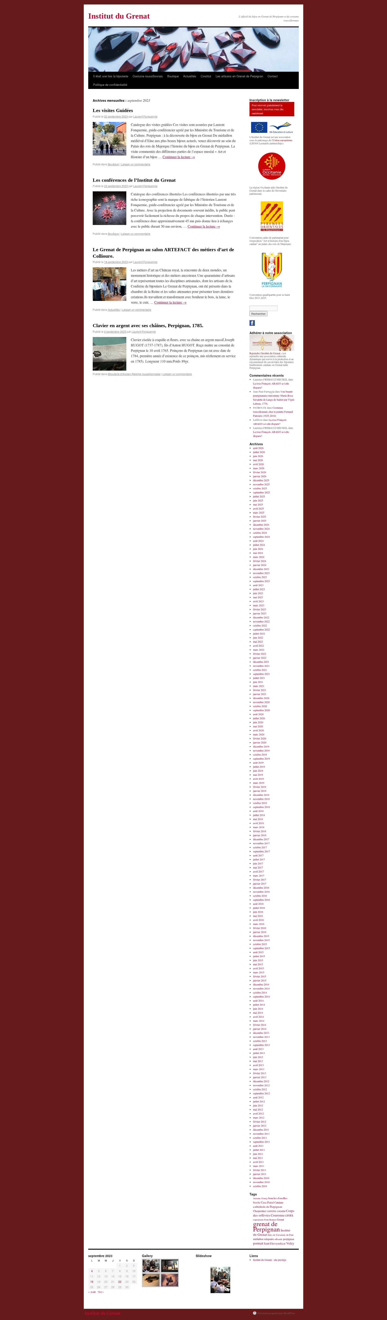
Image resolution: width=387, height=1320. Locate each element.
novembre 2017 (261, 843)
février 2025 (259, 516)
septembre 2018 (261, 807)
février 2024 (259, 561)
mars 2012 (258, 1117)
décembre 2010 (261, 1178)
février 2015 (259, 976)
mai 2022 (258, 641)
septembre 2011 (261, 1141)
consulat (281, 1211)
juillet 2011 (259, 1149)
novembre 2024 (261, 528)
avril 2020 (258, 730)
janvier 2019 (259, 791)
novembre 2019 (261, 750)
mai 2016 (258, 916)
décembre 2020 (261, 698)
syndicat (280, 1243)
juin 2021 (258, 682)
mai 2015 (258, 964)
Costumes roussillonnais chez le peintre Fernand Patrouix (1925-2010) (273, 411)
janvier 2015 (259, 980)
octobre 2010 (260, 1186)
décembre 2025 (261, 480)
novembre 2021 (261, 666)
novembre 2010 (261, 1182)
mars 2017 (258, 875)
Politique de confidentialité (110, 84)
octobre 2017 (260, 847)
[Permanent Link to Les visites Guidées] (109, 154)
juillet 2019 (259, 766)
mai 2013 (258, 1061)
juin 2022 (258, 637)
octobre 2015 (260, 944)
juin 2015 (258, 960)
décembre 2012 (261, 1081)
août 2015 (258, 952)
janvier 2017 (259, 883)
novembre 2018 (261, 799)
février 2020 (259, 738)
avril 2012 (258, 1113)
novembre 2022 (261, 621)
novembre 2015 (261, 940)
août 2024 (258, 540)
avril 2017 (258, 871)
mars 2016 (258, 924)
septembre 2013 (261, 1045)
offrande (278, 1239)
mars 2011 (258, 1166)
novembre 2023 (261, 573)
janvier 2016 (259, 932)
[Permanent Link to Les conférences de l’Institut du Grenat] (109, 223)
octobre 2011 (260, 1137)
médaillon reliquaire (263, 1239)
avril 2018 (258, 823)
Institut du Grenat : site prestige (269, 1260)
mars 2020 (258, 734)
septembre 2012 (261, 1093)
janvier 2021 (259, 694)
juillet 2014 (259, 1004)
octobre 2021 (260, 670)
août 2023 (258, 585)
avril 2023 (258, 601)
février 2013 (259, 1073)
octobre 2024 (260, 532)
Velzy (290, 1243)
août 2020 (258, 714)
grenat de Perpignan (266, 1226)
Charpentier (259, 1211)
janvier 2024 (259, 565)
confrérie (271, 1211)
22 (119, 1281)
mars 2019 (258, 782)
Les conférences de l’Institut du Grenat (134, 180)
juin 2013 (258, 1057)
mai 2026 (258, 460)
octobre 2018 (260, 803)
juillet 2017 (259, 859)
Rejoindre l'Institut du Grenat (264, 353)
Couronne (278, 1215)
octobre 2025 (260, 488)
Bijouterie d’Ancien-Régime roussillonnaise (134, 374)
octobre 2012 (260, 1089)
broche (256, 1202)
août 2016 (258, 903)
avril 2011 (258, 1162)
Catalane (278, 1202)
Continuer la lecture (179, 156)
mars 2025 (258, 512)
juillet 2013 (259, 1053)
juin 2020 (258, 722)
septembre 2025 (261, 492)
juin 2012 (258, 1105)
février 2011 (259, 1170)
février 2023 (259, 609)
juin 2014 (258, 1008)
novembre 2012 (261, 1085)
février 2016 (259, 928)
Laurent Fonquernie (145, 116)
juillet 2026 (259, 452)
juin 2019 (258, 770)
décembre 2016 (261, 887)
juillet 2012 (259, 1101)
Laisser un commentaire (135, 164)
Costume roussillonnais (148, 76)
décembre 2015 (261, 936)
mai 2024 (258, 553)
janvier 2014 (259, 1029)
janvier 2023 (259, 613)
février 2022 (259, 653)
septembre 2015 (261, 948)
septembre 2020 (261, 710)
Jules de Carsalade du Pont (280, 1234)
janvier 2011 (259, 1174)
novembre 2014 (261, 988)
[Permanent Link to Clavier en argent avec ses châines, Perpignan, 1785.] (109, 369)
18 (91, 1281)
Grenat (280, 1219)
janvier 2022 (259, 657)
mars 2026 (258, 468)
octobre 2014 (260, 992)
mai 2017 (258, 867)
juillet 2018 (259, 815)
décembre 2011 (261, 1129)
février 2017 (259, 879)
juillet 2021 (259, 678)
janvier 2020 (259, 742)
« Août (92, 1292)
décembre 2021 (261, 661)
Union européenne (282, 140)
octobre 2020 (260, 706)
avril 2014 (258, 1016)
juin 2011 (258, 1154)
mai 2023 (258, 597)
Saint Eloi (269, 1243)
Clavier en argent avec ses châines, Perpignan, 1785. (148, 325)
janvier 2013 (259, 1077)
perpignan (288, 1239)
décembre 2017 (261, 839)
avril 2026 (258, 464)
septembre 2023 (261, 581)
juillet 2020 (259, 718)
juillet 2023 (259, 589)
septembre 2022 (261, 629)
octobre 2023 (260, 577)
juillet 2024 (259, 545)
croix (289, 1215)
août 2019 (258, 762)
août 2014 (258, 1000)
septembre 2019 (261, 758)
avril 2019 (258, 778)
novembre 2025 (261, 484)
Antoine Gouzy (260, 1198)
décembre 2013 (261, 1033)
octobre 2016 (260, 895)
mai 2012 (258, 1109)
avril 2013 (258, 1065)
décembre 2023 (261, 569)
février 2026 (259, 472)
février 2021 (259, 690)
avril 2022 (258, 645)
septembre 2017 (261, 851)
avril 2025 (258, 508)
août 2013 (258, 1049)
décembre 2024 (261, 524)
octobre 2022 (260, 625)
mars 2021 (258, 686)
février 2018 (259, 831)
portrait (258, 1243)
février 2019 (259, 787)
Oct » (101, 1292)
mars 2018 (258, 827)
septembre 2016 (261, 899)
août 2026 (258, 448)
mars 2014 (258, 1020)
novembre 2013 (261, 1037)
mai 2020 (258, 726)
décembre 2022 (261, 617)
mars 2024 (258, 557)
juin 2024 (258, 549)
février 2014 (259, 1024)
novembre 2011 (261, 1133)
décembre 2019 (261, 746)
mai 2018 (258, 819)
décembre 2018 (261, 795)
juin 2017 (258, 863)
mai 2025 (258, 504)
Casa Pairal (267, 1202)
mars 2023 (258, 605)
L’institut (206, 76)
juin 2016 (258, 912)
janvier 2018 (259, 835)
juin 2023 (258, 593)
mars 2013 (258, 1069)
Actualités (189, 76)
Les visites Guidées (113, 110)
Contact (273, 76)
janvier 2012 (259, 1125)
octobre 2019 (260, 754)
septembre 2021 (261, 674)
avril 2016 (258, 920)
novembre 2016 (261, 891)
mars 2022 (258, 649)
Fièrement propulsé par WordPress (276, 1313)
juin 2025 (258, 500)
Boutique (173, 76)
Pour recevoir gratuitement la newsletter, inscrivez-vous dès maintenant (268, 109)
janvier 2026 (259, 476)
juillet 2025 (259, 496)
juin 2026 (258, 456)
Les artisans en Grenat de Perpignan (239, 76)
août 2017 (258, 855)
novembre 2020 (261, 702)
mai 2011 (258, 1158)
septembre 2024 (261, 536)
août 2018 (258, 811)
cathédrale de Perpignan (267, 1207)
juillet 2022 (259, 633)
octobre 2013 (260, 1041)
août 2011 (258, 1145)
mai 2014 (258, 1012)
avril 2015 (258, 968)
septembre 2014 (261, 996)
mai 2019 (258, 774)
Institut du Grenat (119, 16)
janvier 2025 (259, 520)
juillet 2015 (259, 956)
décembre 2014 (261, 984)
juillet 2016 (259, 908)
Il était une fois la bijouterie (110, 76)
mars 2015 (258, 972)
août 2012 (258, 1097)
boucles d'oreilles (277, 1198)
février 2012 (259, 1121)
